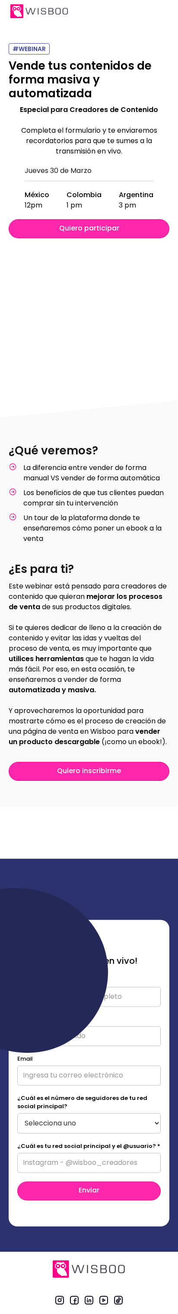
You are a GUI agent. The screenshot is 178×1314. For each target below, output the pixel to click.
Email (25, 1059)
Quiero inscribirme (89, 771)
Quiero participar (89, 228)
